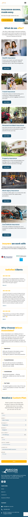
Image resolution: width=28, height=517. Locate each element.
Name (2, 413)
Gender (3, 418)
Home (2, 489)
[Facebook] (2, 482)
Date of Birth (4, 432)
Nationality (4, 423)
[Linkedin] (5, 482)
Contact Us (3, 494)
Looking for (4, 447)
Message (3, 452)
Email (2, 437)
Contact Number (5, 442)
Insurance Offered (5, 497)
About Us (3, 492)
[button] (25, 2)
